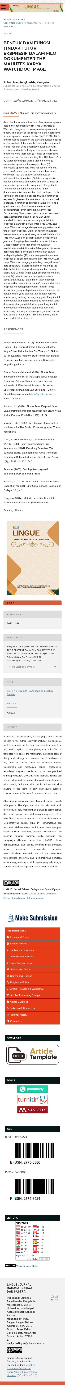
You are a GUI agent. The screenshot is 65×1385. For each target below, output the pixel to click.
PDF (11, 603)
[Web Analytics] (10, 1266)
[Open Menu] (3, 6)
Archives (19, 19)
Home (7, 19)
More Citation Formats (21, 666)
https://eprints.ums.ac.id (42, 394)
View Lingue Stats (27, 1266)
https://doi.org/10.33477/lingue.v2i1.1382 (33, 100)
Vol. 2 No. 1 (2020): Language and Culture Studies (29, 24)
